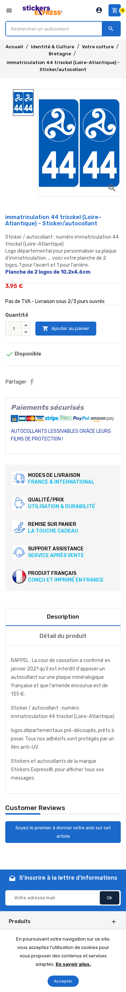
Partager (31, 381)
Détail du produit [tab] (63, 636)
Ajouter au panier (65, 328)
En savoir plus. (73, 964)
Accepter (63, 981)
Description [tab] (63, 616)
